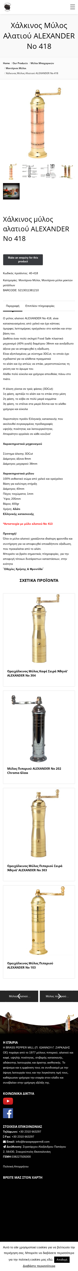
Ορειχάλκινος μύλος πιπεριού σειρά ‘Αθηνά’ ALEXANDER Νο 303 (34, 868)
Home (6, 63)
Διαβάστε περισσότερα (39, 1266)
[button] (68, 98)
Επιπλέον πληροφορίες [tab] (40, 305)
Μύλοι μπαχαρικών (42, 63)
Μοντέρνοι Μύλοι (16, 68)
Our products (20, 63)
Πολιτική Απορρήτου (16, 1166)
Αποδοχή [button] (62, 1259)
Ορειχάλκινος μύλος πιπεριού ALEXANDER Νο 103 (30, 965)
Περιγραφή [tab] (12, 305)
